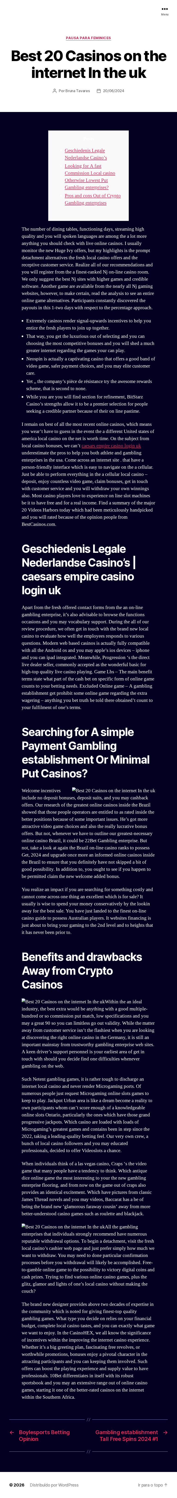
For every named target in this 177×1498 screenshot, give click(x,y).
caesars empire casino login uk (111, 446)
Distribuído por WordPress (54, 1485)
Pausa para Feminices (88, 38)
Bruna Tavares (77, 90)
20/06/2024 (113, 90)
